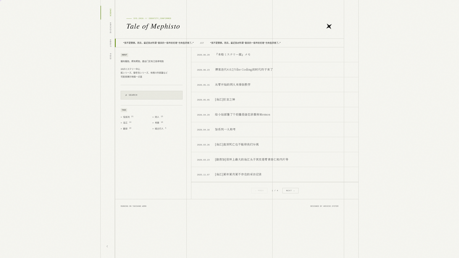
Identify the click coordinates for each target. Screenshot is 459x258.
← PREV (259, 191)
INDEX (110, 13)
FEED (110, 56)
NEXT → (290, 191)
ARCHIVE (110, 28)
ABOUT (110, 43)
